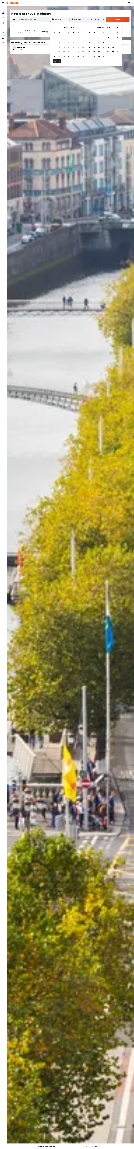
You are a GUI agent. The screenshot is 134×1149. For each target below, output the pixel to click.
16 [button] (54, 52)
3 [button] (59, 42)
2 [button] (54, 42)
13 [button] (73, 47)
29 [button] (83, 57)
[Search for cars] (3, 17)
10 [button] (59, 47)
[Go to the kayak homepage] (13, 3)
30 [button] (55, 61)
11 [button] (64, 47)
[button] (3, 3)
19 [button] (69, 52)
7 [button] (78, 42)
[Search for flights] (3, 9)
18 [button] (64, 52)
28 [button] (78, 57)
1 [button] (98, 38)
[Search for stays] (3, 13)
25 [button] (64, 57)
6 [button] (73, 42)
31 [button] (59, 61)
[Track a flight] (3, 27)
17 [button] (59, 52)
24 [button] (59, 57)
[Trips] (3, 33)
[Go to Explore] (3, 23)
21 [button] (78, 52)
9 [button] (54, 47)
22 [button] (83, 52)
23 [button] (55, 57)
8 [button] (82, 42)
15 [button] (83, 47)
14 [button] (78, 47)
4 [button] (64, 42)
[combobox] (32, 19)
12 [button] (69, 47)
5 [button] (68, 42)
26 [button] (69, 57)
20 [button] (73, 52)
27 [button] (73, 57)
